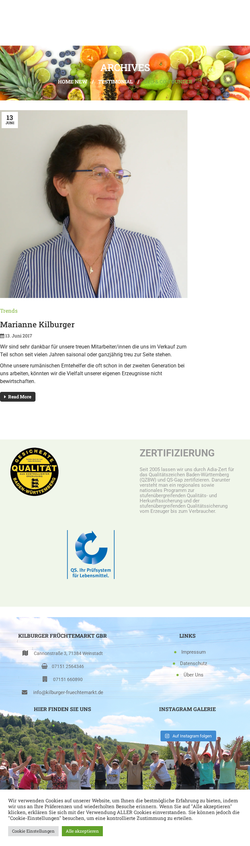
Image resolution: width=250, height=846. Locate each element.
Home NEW (72, 81)
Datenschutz (193, 663)
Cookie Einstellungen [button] (33, 831)
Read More (19, 396)
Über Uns (193, 675)
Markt (66, 737)
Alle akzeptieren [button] (82, 831)
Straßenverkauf (66, 748)
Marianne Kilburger (37, 324)
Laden (66, 725)
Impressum (193, 652)
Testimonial (115, 81)
